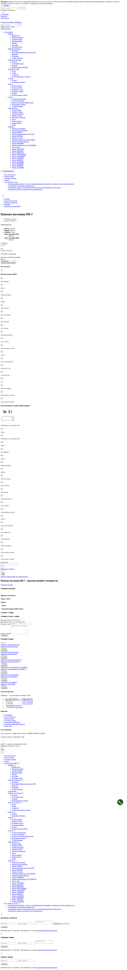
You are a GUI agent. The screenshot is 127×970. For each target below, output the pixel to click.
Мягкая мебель (13, 108)
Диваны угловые (17, 112)
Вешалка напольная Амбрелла (10, 661)
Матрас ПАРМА (17, 132)
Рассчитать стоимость (8, 569)
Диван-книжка (16, 110)
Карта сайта (8, 726)
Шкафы (10, 34)
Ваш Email (4, 622)
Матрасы (11, 127)
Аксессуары (16, 147)
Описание (4, 585)
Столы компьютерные (19, 99)
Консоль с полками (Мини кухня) (22, 102)
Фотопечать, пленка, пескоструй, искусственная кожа (25, 189)
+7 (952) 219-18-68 (27, 704)
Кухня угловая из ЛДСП (19, 95)
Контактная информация (12, 722)
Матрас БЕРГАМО (18, 153)
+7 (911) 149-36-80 (27, 702)
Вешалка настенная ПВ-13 (9, 677)
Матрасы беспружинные (20, 130)
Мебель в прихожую (14, 49)
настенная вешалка (22, 577)
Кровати (14, 62)
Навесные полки (17, 47)
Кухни (10, 84)
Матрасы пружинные (18, 128)
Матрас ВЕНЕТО (17, 160)
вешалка (3, 577)
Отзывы (10, 585)
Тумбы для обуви (17, 58)
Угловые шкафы (17, 39)
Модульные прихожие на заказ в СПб (24, 52)
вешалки (9, 577)
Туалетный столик (18, 63)
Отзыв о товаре (6, 633)
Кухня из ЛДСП (17, 88)
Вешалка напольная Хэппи (9, 646)
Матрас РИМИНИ (18, 164)
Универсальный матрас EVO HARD (23, 140)
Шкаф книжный (17, 41)
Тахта (14, 119)
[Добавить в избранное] (2, 571)
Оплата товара (9, 719)
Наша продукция (8, 171)
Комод (14, 71)
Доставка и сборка (10, 720)
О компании (5, 14)
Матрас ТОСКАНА (18, 149)
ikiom (7, 5)
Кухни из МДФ (17, 86)
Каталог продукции (10, 763)
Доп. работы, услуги (10, 903)
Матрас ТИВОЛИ (17, 166)
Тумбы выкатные (17, 106)
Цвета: (3, 259)
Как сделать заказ (10, 717)
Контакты (4, 16)
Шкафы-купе (16, 36)
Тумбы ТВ (15, 75)
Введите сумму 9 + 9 (7, 624)
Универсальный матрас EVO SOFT (23, 134)
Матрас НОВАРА (17, 136)
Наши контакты (6, 29)
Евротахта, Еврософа (18, 117)
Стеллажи (15, 45)
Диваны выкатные (18, 114)
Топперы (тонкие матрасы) (20, 141)
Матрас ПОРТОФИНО (19, 154)
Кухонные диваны (18, 91)
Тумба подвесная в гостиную (21, 76)
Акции (6, 761)
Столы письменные (18, 101)
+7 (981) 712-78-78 (26, 699)
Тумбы (14, 73)
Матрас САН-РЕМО (18, 156)
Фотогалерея (5, 18)
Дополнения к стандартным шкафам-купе (21, 186)
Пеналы (14, 43)
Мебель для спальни (14, 60)
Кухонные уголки (17, 89)
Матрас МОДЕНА (17, 151)
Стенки (10, 78)
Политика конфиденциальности (14, 724)
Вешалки (15, 54)
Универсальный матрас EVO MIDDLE (24, 145)
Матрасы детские (17, 138)
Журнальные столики (19, 104)
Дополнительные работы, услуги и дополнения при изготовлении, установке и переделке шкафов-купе (41, 184)
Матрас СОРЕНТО (18, 158)
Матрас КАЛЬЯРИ (18, 162)
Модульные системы (18, 82)
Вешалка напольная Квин (9, 654)
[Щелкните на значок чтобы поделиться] (3, 574)
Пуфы (14, 125)
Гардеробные (8, 32)
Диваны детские (17, 115)
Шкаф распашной (17, 37)
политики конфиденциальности (47, 930)
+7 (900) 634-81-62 (27, 700)
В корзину (4, 650)
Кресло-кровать (17, 121)
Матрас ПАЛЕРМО (18, 167)
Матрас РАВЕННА (18, 143)
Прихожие (15, 50)
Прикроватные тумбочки (20, 67)
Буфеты (14, 93)
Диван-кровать (16, 123)
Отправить (4, 927)
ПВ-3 (14, 577)
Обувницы (15, 56)
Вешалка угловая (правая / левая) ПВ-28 (13, 669)
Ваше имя (4, 620)
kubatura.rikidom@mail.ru (13, 705)
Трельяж (14, 65)
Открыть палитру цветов (8, 263)
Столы (10, 97)
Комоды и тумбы (13, 69)
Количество (4, 562)
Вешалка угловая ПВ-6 (8, 684)
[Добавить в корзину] (2, 566)
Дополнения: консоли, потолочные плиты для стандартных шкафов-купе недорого (34, 187)
